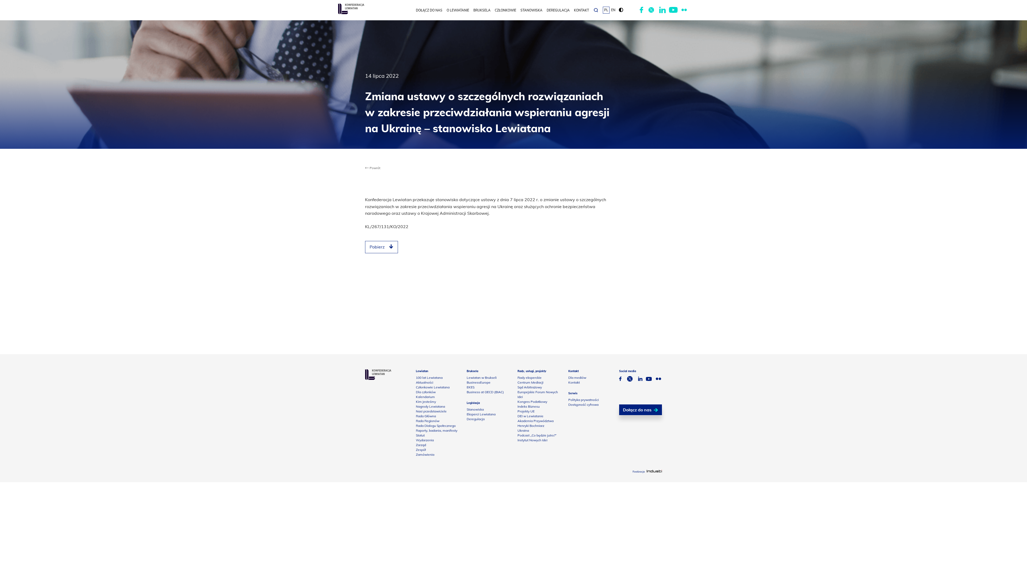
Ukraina (523, 430)
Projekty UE (526, 411)
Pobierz (377, 246)
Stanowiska (531, 10)
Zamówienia (425, 455)
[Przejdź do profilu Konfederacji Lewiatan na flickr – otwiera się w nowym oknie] (684, 10)
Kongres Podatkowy (532, 402)
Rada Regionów (427, 421)
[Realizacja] (654, 471)
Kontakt (581, 10)
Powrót (374, 168)
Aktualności (424, 382)
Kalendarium (425, 397)
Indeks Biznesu (529, 406)
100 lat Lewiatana (429, 378)
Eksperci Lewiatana (481, 414)
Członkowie (505, 10)
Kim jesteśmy (426, 402)
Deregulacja (558, 10)
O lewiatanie (458, 10)
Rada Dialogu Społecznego (436, 426)
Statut (420, 435)
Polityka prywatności (583, 400)
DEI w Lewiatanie (530, 416)
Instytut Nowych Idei (532, 440)
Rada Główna (426, 416)
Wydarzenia (425, 440)
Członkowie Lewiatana (433, 387)
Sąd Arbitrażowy (530, 387)
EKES (470, 387)
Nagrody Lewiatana (430, 406)
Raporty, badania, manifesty (436, 430)
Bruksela (481, 10)
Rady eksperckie (530, 378)
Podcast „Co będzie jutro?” (537, 435)
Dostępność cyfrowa (583, 405)
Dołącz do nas (429, 10)
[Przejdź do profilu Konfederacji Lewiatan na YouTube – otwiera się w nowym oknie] (673, 10)
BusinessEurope (478, 382)
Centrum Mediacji (530, 382)
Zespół (421, 450)
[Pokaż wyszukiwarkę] (596, 10)
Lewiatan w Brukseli (482, 378)
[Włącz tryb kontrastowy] (621, 10)
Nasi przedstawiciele (431, 411)
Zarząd (421, 445)
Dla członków (426, 392)
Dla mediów (577, 378)
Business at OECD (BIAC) (485, 392)
